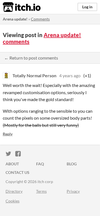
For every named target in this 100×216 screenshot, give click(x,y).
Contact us (17, 172)
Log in (87, 6)
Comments (40, 19)
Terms (41, 191)
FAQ (40, 163)
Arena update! (15, 19)
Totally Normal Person (34, 75)
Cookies (12, 201)
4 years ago (70, 75)
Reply (7, 134)
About (12, 163)
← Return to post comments (31, 57)
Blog (72, 163)
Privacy (73, 191)
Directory (14, 191)
